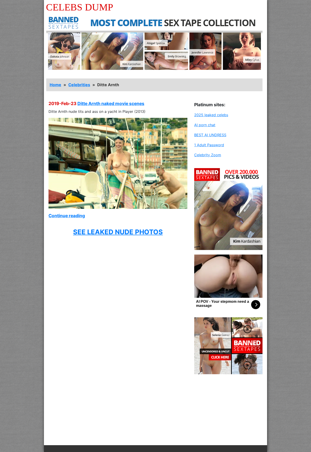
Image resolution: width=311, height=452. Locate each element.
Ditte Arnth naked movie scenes (110, 103)
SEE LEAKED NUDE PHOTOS (118, 232)
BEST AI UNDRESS (210, 135)
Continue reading (66, 215)
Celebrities (79, 84)
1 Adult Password (209, 145)
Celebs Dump (79, 7)
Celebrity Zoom (207, 155)
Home (55, 84)
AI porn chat (204, 125)
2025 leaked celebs (211, 115)
